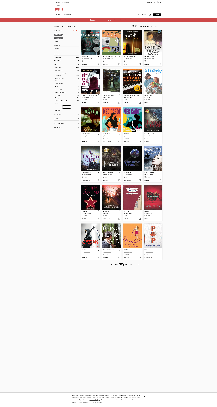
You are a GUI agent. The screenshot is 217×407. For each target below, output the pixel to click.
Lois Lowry (148, 97)
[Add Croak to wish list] (98, 258)
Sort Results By (144, 26)
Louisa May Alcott (150, 58)
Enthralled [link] (106, 211)
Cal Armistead (107, 252)
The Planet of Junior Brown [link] (131, 95)
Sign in (157, 15)
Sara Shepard (128, 252)
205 (131, 265)
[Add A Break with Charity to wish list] (119, 103)
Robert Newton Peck (88, 97)
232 (138, 265)
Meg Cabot (107, 136)
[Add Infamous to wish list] (98, 219)
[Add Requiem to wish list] (161, 219)
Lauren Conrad (87, 213)
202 (116, 265)
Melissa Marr (107, 213)
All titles (57, 48)
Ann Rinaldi (107, 97)
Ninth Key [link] (126, 134)
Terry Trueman (87, 136)
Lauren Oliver (149, 213)
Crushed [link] (126, 250)
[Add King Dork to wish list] (140, 219)
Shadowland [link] (106, 134)
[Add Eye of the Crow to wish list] (161, 142)
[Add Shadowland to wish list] (119, 142)
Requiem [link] (146, 211)
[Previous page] (102, 265)
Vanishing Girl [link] (128, 172)
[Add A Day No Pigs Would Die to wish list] (98, 103)
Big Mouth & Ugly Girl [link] (109, 56)
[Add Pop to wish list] (161, 258)
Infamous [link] (84, 211)
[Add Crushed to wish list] (140, 258)
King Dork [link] (126, 211)
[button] (151, 2)
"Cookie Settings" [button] (95, 400)
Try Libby (92, 20)
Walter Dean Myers (88, 58)
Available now (58, 51)
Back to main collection (62, 2)
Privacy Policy (115, 395)
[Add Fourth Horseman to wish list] (161, 180)
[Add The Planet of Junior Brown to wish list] (140, 103)
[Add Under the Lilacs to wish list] (161, 64)
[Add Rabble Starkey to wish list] (161, 103)
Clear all (76, 31)
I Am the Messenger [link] (129, 56)
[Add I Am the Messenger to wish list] (140, 64)
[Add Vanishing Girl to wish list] (140, 180)
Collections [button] (66, 15)
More (66, 107)
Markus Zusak (128, 58)
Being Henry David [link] (108, 250)
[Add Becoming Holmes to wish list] (119, 180)
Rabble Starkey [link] (148, 95)
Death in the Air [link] (86, 172)
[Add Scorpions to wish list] (98, 64)
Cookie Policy (99, 402)
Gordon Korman (149, 252)
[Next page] (143, 265)
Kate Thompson (149, 174)
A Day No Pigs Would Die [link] (89, 95)
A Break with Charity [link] (109, 95)
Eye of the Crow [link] (149, 134)
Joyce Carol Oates (108, 58)
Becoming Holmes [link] (108, 172)
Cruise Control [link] (86, 134)
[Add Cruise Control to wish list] (98, 142)
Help (159, 2)
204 (126, 265)
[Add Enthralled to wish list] (119, 219)
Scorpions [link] (85, 56)
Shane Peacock (149, 136)
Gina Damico (87, 252)
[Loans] (149, 15)
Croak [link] (84, 250)
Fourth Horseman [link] (149, 172)
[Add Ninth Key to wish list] (140, 142)
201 (111, 265)
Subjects (57, 15)
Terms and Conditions (101, 395)
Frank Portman (128, 213)
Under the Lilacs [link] (149, 56)
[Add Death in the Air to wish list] (98, 180)
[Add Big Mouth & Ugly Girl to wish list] (119, 64)
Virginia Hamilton (129, 97)
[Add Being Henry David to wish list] (119, 258)
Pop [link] (145, 250)
